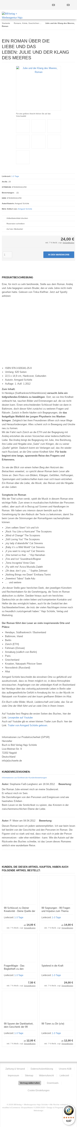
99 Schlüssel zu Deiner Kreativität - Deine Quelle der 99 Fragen (19, 911)
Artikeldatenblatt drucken (17, 218)
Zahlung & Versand (15, 1069)
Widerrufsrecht (46, 1075)
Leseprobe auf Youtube (20, 717)
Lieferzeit (64, 1075)
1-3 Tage (15, 176)
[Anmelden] (23, 5)
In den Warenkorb (58, 254)
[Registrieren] (38, 5)
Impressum (13, 1075)
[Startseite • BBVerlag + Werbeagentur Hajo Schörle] (16, 17)
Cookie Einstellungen (39, 1090)
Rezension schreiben (16, 224)
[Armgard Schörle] (64, 40)
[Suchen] (9, 5)
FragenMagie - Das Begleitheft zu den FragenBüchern (14, 968)
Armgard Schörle (25, 209)
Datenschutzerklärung (42, 1069)
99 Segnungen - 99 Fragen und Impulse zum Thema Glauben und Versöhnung (55, 911)
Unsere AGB (65, 1069)
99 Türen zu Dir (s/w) (52, 1023)
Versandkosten (68, 243)
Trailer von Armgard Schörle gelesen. (28, 725)
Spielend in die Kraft (52, 965)
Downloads (52, 1083)
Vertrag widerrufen (30, 1083)
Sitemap (29, 1075)
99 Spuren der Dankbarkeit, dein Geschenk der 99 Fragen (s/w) (18, 1026)
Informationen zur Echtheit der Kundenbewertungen (24, 778)
